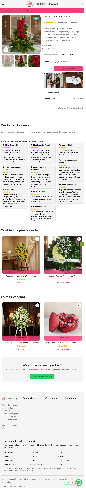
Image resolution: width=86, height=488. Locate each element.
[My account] (81, 4)
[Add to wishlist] (37, 239)
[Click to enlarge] (5, 49)
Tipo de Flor (16, 10)
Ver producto (21, 270)
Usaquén (35, 452)
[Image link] (10, 398)
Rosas (26, 10)
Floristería (5, 10)
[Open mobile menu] (3, 4)
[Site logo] (42, 4)
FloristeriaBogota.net (74, 108)
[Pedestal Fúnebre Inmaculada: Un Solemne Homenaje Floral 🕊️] (21, 321)
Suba (60, 452)
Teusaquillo (62, 456)
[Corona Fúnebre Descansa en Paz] (63, 255)
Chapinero (9, 452)
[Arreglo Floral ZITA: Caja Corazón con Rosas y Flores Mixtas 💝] (63, 321)
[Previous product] (76, 10)
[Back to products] (79, 10)
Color (46, 62)
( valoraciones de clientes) (65, 23)
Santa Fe (61, 464)
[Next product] (82, 10)
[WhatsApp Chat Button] (78, 482)
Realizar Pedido (68, 68)
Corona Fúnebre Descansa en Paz (63, 276)
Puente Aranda (63, 460)
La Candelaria (37, 464)
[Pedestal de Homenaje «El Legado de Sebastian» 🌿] (21, 255)
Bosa (33, 460)
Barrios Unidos (10, 464)
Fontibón (8, 460)
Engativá (35, 456)
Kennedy (8, 456)
